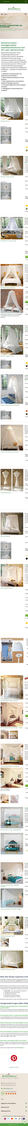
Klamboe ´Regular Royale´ (7, 356)
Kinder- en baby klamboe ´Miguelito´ (10, 405)
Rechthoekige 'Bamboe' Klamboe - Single (11, 727)
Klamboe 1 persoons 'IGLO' (8, 936)
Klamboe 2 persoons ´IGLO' (8, 969)
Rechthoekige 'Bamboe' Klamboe (9, 700)
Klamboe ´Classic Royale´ (7, 176)
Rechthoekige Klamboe (7, 588)
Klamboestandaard (6, 492)
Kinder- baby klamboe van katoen (10, 452)
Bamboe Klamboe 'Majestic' (8, 287)
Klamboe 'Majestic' (6, 536)
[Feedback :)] (24, 1121)
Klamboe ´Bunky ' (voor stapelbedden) (11, 829)
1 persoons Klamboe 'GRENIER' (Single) (11, 909)
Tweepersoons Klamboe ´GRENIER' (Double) (10, 885)
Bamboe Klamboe (7, 314)
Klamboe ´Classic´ (5, 121)
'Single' (4, 790)
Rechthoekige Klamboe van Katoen (10, 766)
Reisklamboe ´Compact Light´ (8, 240)
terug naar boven (14, 1067)
